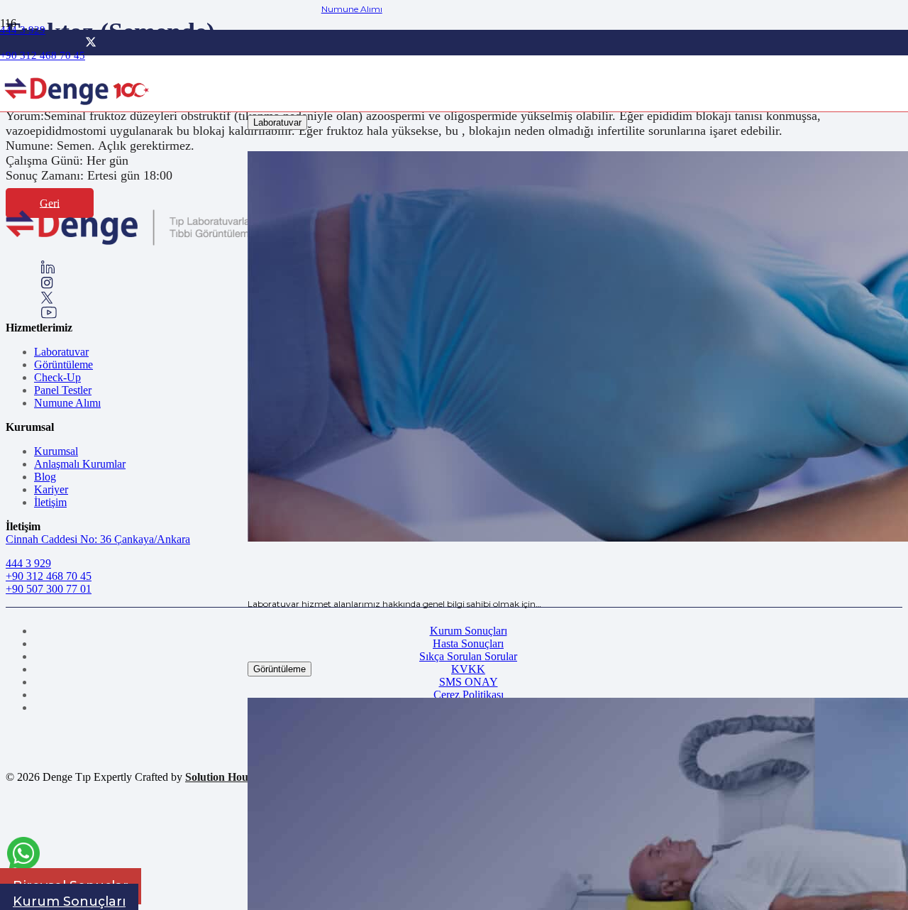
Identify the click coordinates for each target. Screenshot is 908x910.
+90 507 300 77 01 (49, 589)
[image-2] (77, 110)
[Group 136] (49, 315)
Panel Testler (63, 390)
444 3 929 (28, 563)
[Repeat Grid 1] (149, 242)
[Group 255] (47, 300)
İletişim (50, 502)
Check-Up (57, 377)
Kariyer (51, 489)
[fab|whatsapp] (23, 855)
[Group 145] (48, 270)
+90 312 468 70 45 (49, 576)
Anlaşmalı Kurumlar (80, 464)
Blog (45, 477)
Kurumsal (56, 451)
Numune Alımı (67, 403)
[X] (90, 42)
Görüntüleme (63, 364)
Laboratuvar (61, 352)
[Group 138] (47, 285)
